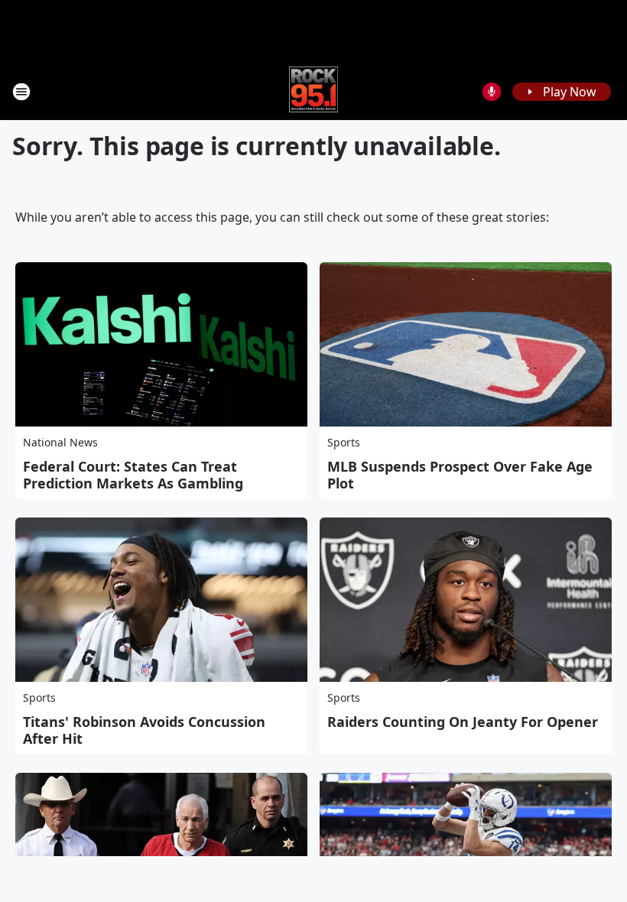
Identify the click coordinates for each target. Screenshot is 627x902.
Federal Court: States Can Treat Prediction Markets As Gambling (133, 475)
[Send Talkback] (491, 92)
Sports (343, 442)
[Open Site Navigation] (21, 92)
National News (60, 442)
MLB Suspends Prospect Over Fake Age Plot (460, 475)
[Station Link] (314, 91)
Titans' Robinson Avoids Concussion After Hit (144, 730)
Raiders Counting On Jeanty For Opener (462, 721)
